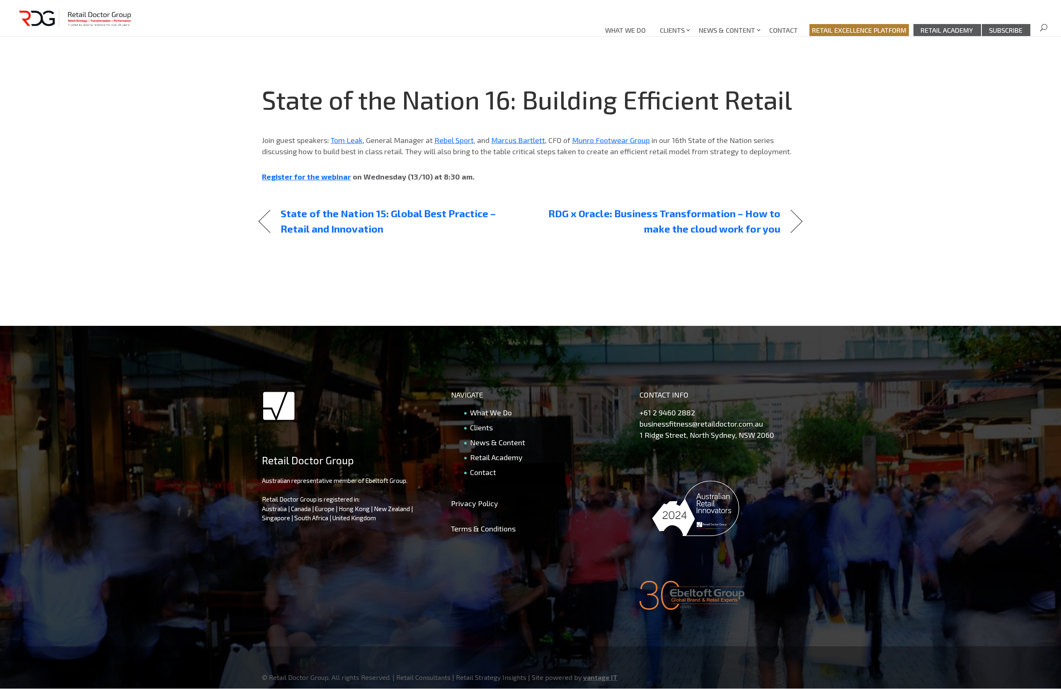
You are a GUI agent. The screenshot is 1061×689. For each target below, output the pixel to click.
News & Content (727, 30)
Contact (783, 30)
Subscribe (1005, 30)
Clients (672, 30)
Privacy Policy (474, 503)
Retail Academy (947, 30)
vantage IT (600, 677)
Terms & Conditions (483, 528)
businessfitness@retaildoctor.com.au (701, 423)
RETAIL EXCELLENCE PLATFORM (859, 30)
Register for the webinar (306, 176)
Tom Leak (347, 140)
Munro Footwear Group (611, 140)
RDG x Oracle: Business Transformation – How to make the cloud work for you (663, 220)
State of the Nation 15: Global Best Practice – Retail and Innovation (388, 220)
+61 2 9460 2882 (667, 412)
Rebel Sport (454, 140)
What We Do (625, 30)
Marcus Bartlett (518, 140)
